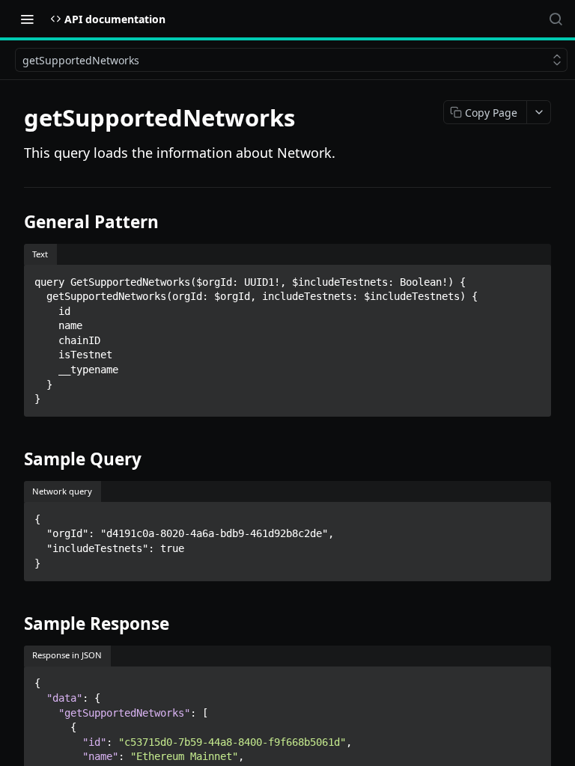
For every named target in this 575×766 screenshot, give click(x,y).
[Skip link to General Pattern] (13, 222)
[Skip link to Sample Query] (13, 459)
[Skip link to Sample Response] (13, 624)
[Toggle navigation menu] (27, 19)
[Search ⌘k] (556, 19)
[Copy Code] (533, 277)
